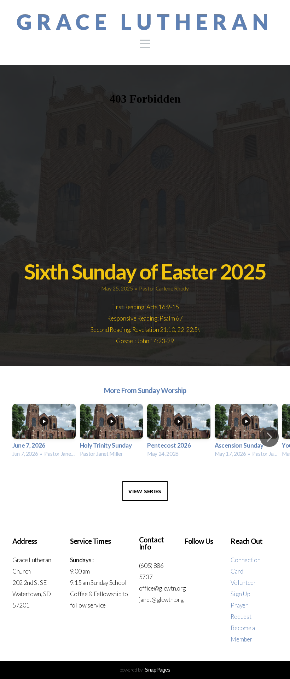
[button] (269, 437)
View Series (144, 491)
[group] (44, 432)
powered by (145, 670)
